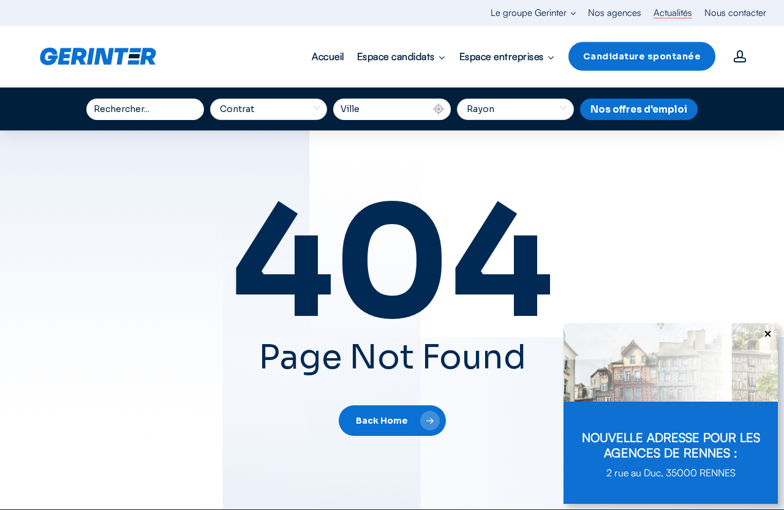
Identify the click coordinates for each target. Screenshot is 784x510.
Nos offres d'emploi (638, 109)
